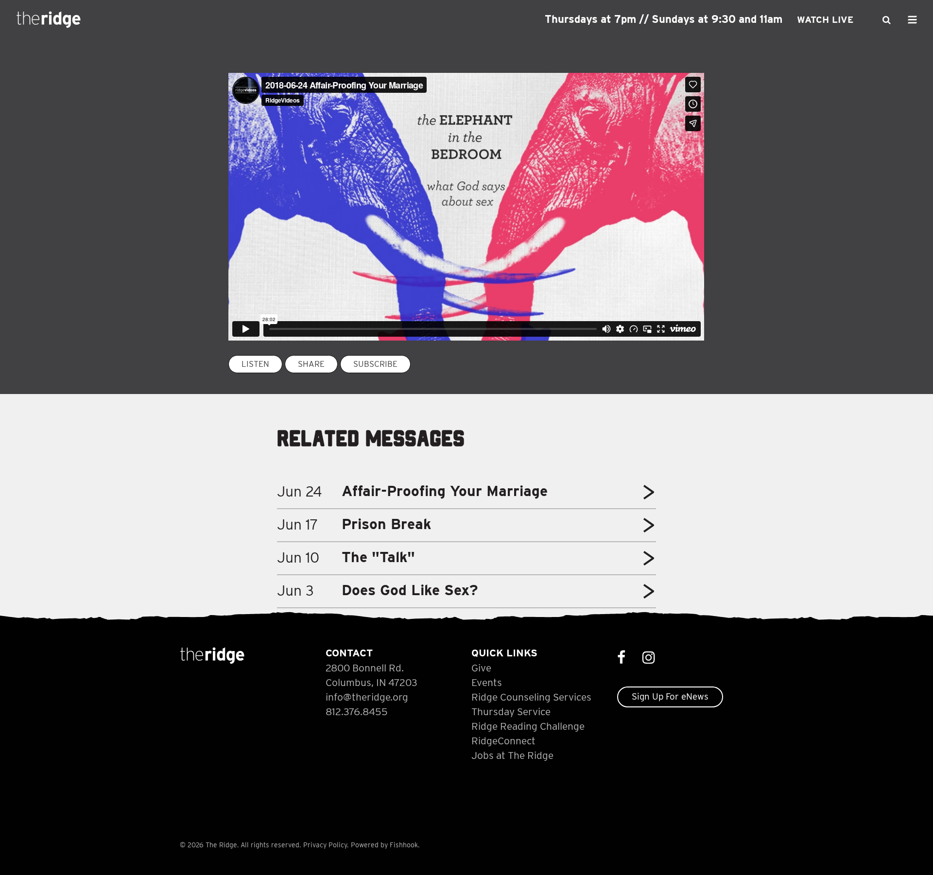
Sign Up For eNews (670, 696)
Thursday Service (511, 711)
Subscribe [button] (375, 364)
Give (481, 668)
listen (255, 364)
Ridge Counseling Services (531, 697)
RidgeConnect (503, 741)
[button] (648, 496)
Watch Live (825, 19)
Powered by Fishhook (384, 845)
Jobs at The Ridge (512, 755)
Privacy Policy (325, 845)
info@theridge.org (367, 697)
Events (486, 682)
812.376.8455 (357, 711)
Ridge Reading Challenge (528, 726)
